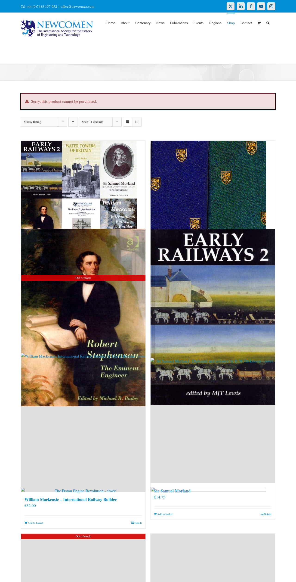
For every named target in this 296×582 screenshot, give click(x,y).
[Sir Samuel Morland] (213, 442)
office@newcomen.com (77, 6)
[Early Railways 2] (213, 317)
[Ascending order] (72, 122)
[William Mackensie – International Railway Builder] (83, 447)
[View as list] (136, 121)
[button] (267, 22)
